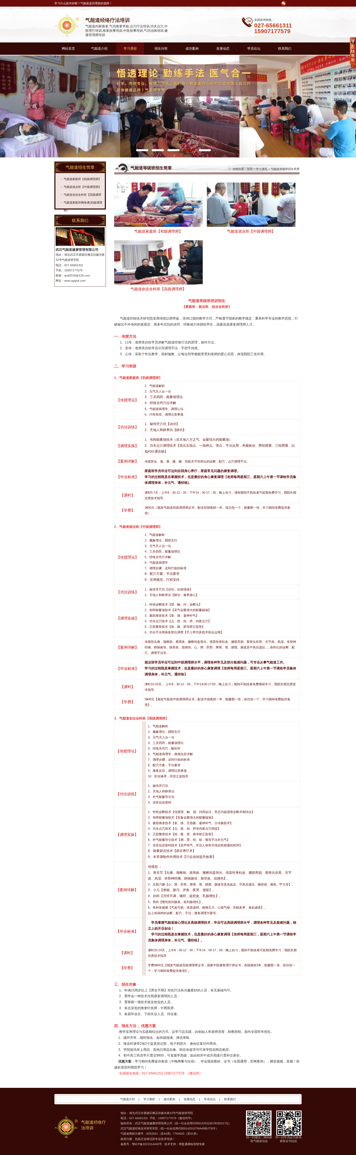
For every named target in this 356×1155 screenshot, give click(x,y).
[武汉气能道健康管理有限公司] (69, 36)
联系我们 (284, 48)
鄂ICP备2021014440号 (147, 1144)
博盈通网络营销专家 (192, 1144)
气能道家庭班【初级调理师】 (82, 179)
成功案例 (192, 48)
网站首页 (68, 48)
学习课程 (130, 48)
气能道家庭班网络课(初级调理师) (83, 203)
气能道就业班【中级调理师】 (82, 187)
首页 (250, 169)
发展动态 (223, 48)
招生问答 (161, 48)
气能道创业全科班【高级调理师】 (82, 196)
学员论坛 (253, 48)
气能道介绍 (99, 48)
